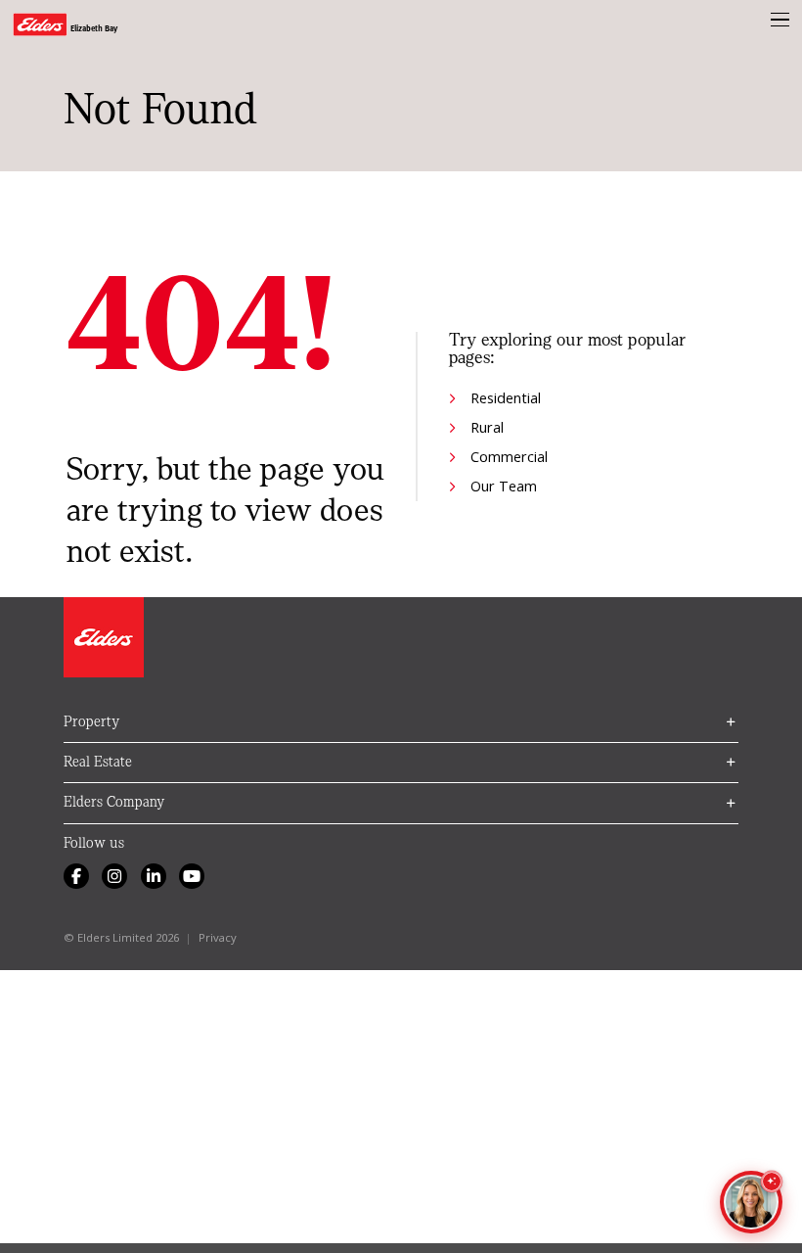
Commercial (509, 456)
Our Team (503, 485)
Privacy (218, 937)
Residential (505, 397)
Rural (487, 427)
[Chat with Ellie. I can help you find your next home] (751, 1202)
